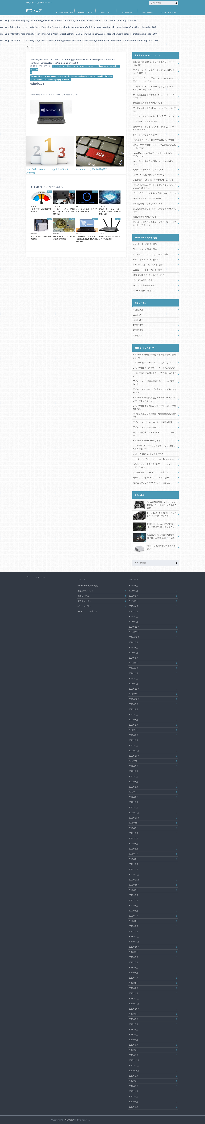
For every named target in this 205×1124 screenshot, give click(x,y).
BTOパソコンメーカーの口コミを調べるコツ (152, 362)
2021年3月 (133, 859)
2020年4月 (133, 916)
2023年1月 (133, 745)
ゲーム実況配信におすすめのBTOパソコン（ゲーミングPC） (154, 96)
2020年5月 (133, 910)
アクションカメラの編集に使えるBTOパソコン (153, 116)
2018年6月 (133, 1029)
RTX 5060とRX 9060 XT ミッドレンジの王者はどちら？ (161, 514)
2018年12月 (134, 998)
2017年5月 (133, 1096)
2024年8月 (133, 647)
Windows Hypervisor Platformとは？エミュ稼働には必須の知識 (161, 536)
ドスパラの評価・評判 (142, 280)
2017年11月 (134, 1065)
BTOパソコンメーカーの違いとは (147, 427)
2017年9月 (133, 1076)
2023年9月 (133, 704)
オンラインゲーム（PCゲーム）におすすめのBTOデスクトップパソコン (153, 79)
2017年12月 (134, 1060)
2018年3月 (133, 1045)
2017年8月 (133, 1081)
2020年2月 (133, 926)
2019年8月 (133, 957)
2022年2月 (133, 802)
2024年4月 (133, 668)
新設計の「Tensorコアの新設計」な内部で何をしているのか (160, 525)
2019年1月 (133, 993)
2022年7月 (133, 776)
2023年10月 (134, 699)
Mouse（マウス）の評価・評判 (147, 259)
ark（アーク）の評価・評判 (145, 244)
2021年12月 (134, 812)
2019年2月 (133, 988)
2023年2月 (133, 740)
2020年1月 (133, 931)
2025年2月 (133, 616)
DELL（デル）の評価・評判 (145, 249)
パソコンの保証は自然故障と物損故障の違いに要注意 (154, 415)
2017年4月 (133, 1101)
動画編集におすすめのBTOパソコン (148, 103)
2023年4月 (133, 730)
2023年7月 (133, 714)
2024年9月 (133, 642)
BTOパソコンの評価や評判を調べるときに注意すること (154, 382)
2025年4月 (133, 606)
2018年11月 (134, 1003)
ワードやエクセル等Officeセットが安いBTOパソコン (154, 109)
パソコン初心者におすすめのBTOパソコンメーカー (154, 434)
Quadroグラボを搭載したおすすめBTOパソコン (154, 180)
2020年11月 (134, 880)
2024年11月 (134, 632)
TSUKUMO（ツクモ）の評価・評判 (148, 275)
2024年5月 (133, 663)
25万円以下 (138, 315)
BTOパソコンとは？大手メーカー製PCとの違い (154, 368)
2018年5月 (133, 1034)
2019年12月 (134, 936)
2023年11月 (134, 694)
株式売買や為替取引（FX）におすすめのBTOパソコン (155, 210)
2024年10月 (134, 637)
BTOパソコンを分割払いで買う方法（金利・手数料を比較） (154, 407)
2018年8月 (133, 1019)
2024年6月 (133, 658)
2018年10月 (134, 1009)
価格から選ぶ (106, 12)
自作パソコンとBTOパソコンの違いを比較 (151, 477)
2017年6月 (133, 1091)
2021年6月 (133, 843)
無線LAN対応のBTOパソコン (145, 217)
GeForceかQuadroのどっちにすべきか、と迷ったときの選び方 (154, 447)
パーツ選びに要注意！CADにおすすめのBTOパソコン (155, 163)
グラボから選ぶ (127, 12)
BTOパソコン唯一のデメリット (147, 440)
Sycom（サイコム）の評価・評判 (147, 270)
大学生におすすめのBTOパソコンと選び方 (151, 482)
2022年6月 (133, 781)
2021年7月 (133, 838)
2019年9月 (133, 952)
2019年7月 (133, 962)
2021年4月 (133, 854)
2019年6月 (133, 967)
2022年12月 (134, 750)
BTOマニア (34, 10)
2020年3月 (133, 921)
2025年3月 (133, 611)
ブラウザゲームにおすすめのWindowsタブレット (155, 193)
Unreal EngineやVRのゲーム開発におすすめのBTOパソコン (153, 154)
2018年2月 (133, 1050)
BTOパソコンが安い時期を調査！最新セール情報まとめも (154, 356)
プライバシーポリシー (35, 577)
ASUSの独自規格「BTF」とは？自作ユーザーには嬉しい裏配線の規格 (161, 505)
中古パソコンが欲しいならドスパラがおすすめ (153, 459)
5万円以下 (137, 335)
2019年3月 (133, 983)
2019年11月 (134, 941)
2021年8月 (133, 833)
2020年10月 (134, 885)
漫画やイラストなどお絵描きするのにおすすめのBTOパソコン (154, 128)
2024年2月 (133, 678)
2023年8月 (133, 709)
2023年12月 (134, 689)
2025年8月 (133, 585)
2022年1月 (133, 807)
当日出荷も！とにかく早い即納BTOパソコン (152, 198)
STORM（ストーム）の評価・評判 (148, 264)
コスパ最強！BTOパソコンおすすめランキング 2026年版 (153, 63)
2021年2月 (133, 864)
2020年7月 (133, 900)
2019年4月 (133, 978)
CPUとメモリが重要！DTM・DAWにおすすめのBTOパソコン (154, 146)
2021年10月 (134, 823)
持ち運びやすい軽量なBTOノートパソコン (151, 203)
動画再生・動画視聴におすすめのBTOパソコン (153, 169)
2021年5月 (133, 849)
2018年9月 (133, 1014)
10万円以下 (138, 330)
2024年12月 (134, 627)
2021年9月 (133, 828)
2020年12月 (134, 874)
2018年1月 (133, 1055)
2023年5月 (133, 725)
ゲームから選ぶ (148, 12)
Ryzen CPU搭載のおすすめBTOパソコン (151, 174)
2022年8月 (133, 771)
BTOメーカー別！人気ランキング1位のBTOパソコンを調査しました (154, 71)
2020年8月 (133, 895)
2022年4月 (133, 792)
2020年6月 (133, 905)
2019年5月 (133, 972)
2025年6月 (133, 596)
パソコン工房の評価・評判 (144, 285)
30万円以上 (138, 309)
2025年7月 (133, 590)
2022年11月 (134, 756)
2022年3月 (133, 797)
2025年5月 (133, 601)
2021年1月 (133, 869)
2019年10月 (134, 947)
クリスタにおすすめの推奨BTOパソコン (150, 134)
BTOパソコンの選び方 (169, 12)
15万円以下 (138, 325)
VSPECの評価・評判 (142, 290)
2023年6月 (133, 719)
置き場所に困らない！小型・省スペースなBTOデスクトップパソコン (154, 223)
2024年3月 (133, 673)
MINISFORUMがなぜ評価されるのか (161, 547)
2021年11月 (134, 818)
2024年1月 (133, 683)
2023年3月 (133, 735)
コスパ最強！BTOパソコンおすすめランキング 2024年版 (49, 171)
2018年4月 (133, 1039)
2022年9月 (133, 766)
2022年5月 (133, 787)
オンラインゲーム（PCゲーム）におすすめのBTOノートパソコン (153, 88)
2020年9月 (133, 890)
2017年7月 (133, 1086)
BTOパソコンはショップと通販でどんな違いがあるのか (154, 391)
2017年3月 (133, 1107)
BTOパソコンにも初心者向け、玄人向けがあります (154, 374)
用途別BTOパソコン (85, 12)
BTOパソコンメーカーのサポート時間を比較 (152, 422)
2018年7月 (133, 1024)
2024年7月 (133, 652)
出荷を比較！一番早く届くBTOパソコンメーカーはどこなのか (154, 465)
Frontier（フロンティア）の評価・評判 (150, 254)
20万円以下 (138, 320)
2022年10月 (134, 761)
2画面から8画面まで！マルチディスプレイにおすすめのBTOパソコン (154, 186)
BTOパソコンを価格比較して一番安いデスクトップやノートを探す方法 (154, 399)
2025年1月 (133, 621)
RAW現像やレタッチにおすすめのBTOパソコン (154, 140)
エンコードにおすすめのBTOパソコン (149, 121)
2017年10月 (134, 1070)
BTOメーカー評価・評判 (64, 12)
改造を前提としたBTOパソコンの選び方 (150, 472)
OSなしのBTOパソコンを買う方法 (148, 454)
